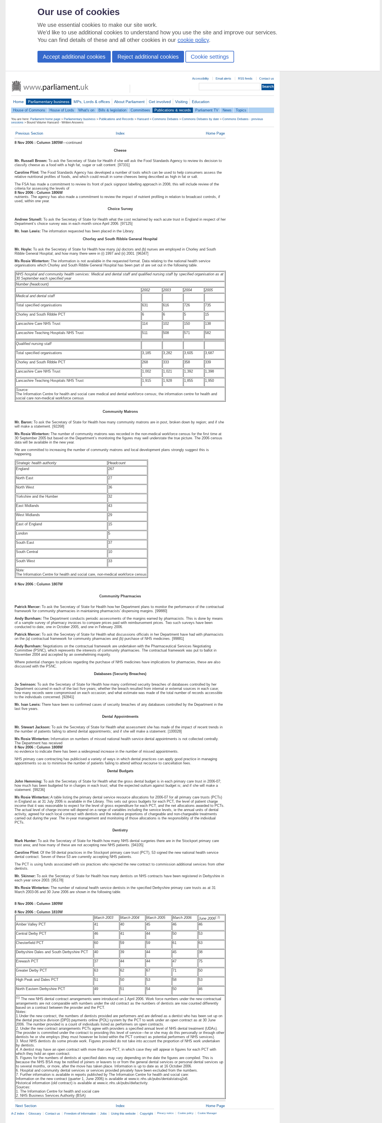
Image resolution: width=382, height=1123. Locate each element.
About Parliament (129, 101)
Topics (241, 110)
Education (200, 101)
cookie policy (193, 40)
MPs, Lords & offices (92, 101)
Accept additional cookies (74, 57)
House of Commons (29, 110)
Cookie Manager (207, 1113)
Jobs (103, 1113)
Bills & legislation (112, 110)
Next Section (25, 1106)
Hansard (143, 119)
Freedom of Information (80, 1113)
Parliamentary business (48, 101)
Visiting (181, 101)
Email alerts (223, 78)
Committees (140, 110)
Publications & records (172, 110)
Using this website (123, 1113)
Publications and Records (116, 119)
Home (18, 101)
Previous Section (29, 133)
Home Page (215, 133)
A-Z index (17, 1113)
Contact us (266, 78)
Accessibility (200, 78)
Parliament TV (206, 110)
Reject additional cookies (148, 57)
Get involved (160, 101)
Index (120, 133)
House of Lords (61, 110)
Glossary (35, 1113)
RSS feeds (245, 78)
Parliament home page (45, 119)
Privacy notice (165, 1113)
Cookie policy (186, 1113)
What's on (86, 110)
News (227, 110)
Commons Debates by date (200, 119)
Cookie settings (210, 57)
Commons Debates (165, 119)
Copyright (146, 1113)
